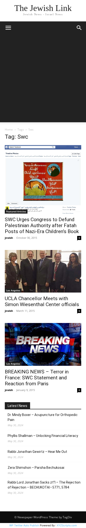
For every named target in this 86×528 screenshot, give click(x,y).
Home (9, 129)
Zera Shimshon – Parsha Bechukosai (36, 467)
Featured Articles (16, 211)
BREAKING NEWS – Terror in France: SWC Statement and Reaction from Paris (37, 377)
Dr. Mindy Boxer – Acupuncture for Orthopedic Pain (43, 417)
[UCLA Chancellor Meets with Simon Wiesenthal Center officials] (43, 271)
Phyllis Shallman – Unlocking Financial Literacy (43, 436)
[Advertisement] (43, 79)
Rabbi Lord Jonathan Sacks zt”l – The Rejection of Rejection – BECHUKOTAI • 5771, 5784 (44, 484)
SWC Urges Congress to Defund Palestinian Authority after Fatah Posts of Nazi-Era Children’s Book (42, 225)
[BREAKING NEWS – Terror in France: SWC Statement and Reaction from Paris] (43, 344)
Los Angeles (13, 290)
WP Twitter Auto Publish (24, 525)
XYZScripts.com (67, 525)
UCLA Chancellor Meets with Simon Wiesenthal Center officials (42, 301)
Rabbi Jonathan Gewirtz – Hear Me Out (37, 452)
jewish (9, 238)
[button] (8, 27)
